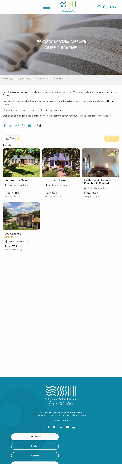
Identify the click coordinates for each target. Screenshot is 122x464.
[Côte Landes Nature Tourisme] (69, 7)
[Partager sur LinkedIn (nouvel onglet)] (10, 126)
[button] (105, 7)
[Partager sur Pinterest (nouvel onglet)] (23, 126)
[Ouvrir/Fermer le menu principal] (50, 7)
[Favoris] (99, 7)
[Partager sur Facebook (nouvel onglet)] (4, 126)
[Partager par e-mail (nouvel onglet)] (29, 126)
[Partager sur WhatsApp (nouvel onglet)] (17, 126)
